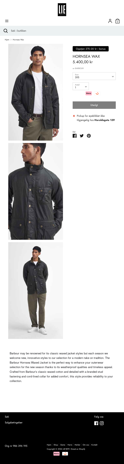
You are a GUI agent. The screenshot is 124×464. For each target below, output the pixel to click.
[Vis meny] (6, 21)
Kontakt (94, 444)
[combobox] (94, 76)
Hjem (49, 444)
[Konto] (110, 20)
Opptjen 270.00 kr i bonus (90, 49)
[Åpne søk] (5, 30)
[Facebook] (96, 423)
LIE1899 (66, 449)
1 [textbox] (75, 87)
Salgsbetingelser (13, 422)
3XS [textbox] (77, 77)
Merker (77, 444)
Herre (69, 444)
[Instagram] (102, 423)
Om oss (86, 444)
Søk (7, 417)
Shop (56, 444)
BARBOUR (79, 68)
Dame (62, 444)
